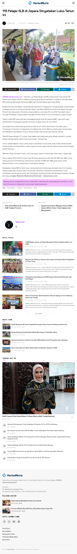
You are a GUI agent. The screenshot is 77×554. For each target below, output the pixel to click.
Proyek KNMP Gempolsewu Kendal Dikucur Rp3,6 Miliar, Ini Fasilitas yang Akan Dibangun (35, 451)
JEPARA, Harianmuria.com (12, 97)
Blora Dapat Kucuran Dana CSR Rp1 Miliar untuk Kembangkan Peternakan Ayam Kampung (35, 430)
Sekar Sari (12, 23)
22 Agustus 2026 (16, 335)
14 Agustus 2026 (39, 281)
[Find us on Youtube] (14, 521)
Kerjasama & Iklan (8, 534)
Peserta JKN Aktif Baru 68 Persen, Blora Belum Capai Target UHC (32, 508)
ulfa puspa (30, 246)
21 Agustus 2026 (16, 342)
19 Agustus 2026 (39, 246)
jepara (19, 188)
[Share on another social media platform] (73, 89)
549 (24, 511)
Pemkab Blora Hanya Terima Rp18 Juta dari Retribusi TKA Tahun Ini (28, 457)
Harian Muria (10, 549)
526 (46, 246)
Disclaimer (6, 540)
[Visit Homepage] (38, 3)
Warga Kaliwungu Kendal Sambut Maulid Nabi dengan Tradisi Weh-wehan (34, 332)
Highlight (31, 23)
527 (46, 300)
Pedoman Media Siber (10, 537)
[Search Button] (73, 3)
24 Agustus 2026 (16, 327)
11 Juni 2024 (22, 23)
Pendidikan (28, 188)
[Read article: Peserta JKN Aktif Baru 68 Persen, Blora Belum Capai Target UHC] (6, 510)
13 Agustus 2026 (39, 300)
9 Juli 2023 (15, 503)
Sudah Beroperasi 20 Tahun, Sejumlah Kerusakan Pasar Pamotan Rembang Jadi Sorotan (39, 324)
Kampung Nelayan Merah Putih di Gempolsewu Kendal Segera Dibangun (30, 445)
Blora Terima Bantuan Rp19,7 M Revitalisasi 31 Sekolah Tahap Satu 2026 (34, 348)
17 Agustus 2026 (39, 264)
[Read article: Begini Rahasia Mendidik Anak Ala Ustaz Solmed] (6, 503)
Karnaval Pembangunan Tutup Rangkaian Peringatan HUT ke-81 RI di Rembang (32, 424)
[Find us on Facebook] (4, 521)
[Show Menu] (3, 3)
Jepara (37, 23)
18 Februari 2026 (16, 511)
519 (46, 264)
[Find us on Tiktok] (19, 521)
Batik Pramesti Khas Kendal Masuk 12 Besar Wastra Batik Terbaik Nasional (28, 416)
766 (23, 350)
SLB (35, 188)
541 (23, 342)
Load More (38, 313)
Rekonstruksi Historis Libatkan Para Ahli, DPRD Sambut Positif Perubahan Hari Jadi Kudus (39, 340)
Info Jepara (11, 188)
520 (46, 281)
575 (21, 503)
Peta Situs (6, 528)
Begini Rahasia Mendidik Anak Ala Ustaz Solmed (26, 501)
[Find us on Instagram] (9, 521)
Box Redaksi (6, 531)
